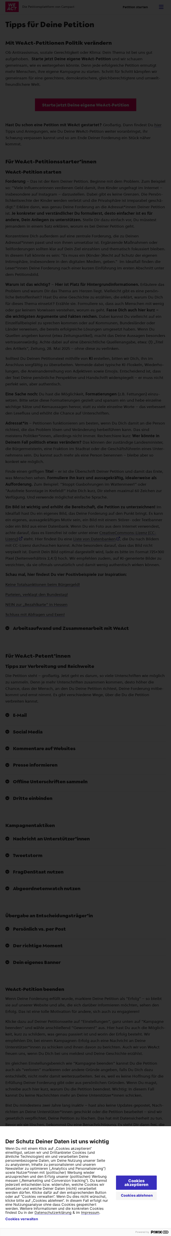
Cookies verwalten (21, 1219)
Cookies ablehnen (137, 1195)
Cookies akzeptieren (136, 1182)
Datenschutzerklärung (53, 1212)
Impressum (90, 1212)
